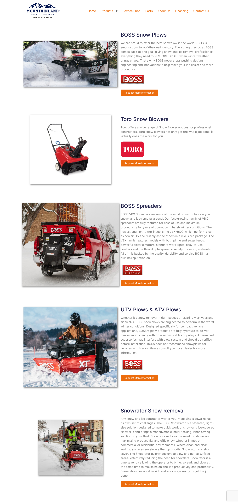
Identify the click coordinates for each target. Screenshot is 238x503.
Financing (181, 11)
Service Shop (132, 11)
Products (107, 11)
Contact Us (201, 11)
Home (92, 11)
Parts (149, 11)
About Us (164, 11)
